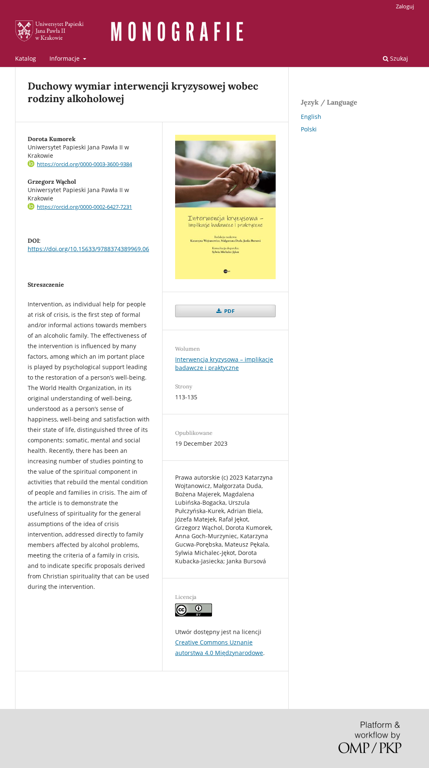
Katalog (25, 58)
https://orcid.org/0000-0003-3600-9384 (84, 164)
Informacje (65, 58)
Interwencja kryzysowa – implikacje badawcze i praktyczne (224, 363)
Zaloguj (405, 6)
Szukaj (398, 58)
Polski (309, 129)
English (311, 117)
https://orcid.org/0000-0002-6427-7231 (84, 207)
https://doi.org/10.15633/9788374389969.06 (88, 249)
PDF (229, 311)
